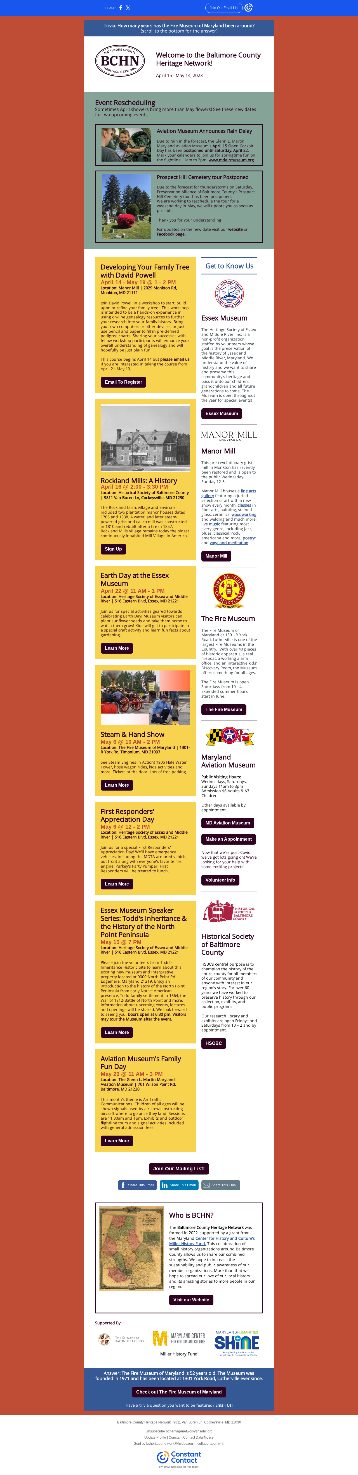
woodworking (244, 514)
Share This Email (141, 1185)
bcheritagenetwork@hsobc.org (169, 1444)
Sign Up (113, 549)
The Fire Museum (224, 709)
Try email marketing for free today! (179, 1466)
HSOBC (214, 1043)
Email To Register (123, 382)
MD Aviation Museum (228, 823)
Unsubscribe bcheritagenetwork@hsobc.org (179, 1431)
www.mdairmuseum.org (231, 159)
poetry (249, 537)
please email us (175, 359)
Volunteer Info (220, 880)
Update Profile (155, 1437)
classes (244, 505)
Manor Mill (216, 556)
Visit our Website (191, 1299)
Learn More (117, 648)
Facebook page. (171, 234)
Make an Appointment (229, 839)
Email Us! (224, 1405)
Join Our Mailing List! (179, 1168)
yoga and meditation (229, 542)
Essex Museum (222, 413)
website (235, 229)
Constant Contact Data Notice (191, 1437)
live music (210, 523)
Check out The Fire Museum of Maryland (179, 1392)
